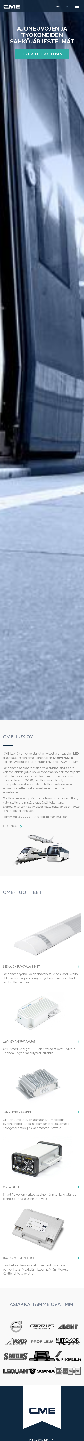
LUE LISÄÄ (10, 826)
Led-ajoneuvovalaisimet (21, 966)
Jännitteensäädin (17, 1112)
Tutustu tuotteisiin (42, 54)
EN (58, 6)
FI (67, 6)
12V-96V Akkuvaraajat (19, 1041)
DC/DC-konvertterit (19, 1258)
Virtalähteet (13, 1187)
